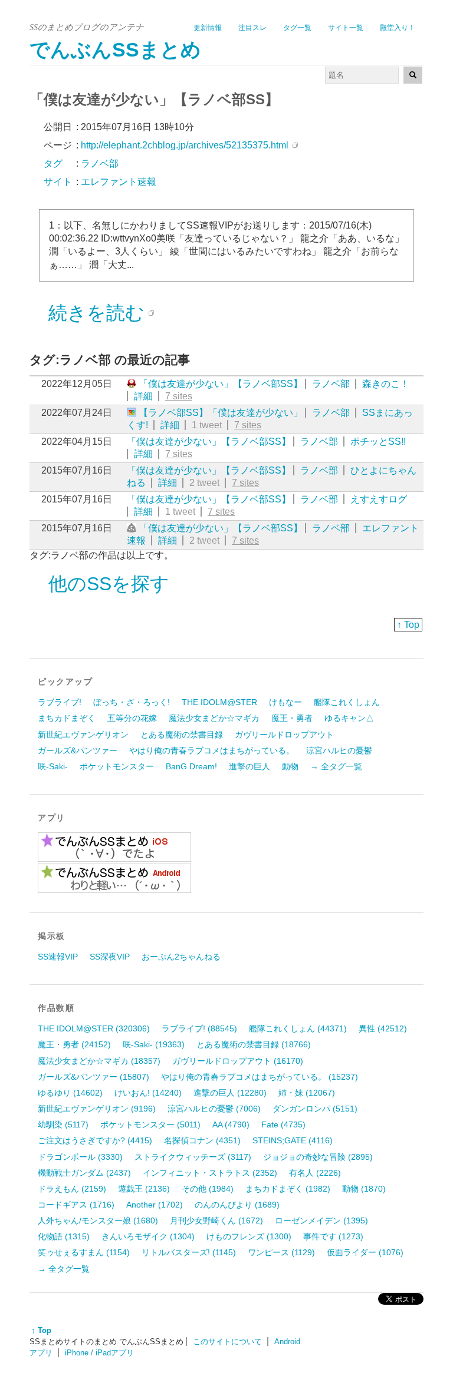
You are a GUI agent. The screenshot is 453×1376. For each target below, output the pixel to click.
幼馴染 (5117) (63, 1124)
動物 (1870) (364, 1188)
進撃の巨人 (249, 766)
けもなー (285, 702)
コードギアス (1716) (76, 1204)
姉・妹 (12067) (306, 1092)
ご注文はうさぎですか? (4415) (95, 1140)
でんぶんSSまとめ (115, 50)
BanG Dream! (191, 766)
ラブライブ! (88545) (199, 1028)
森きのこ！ (385, 384)
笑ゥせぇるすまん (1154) (84, 1252)
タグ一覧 (297, 28)
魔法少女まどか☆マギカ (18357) (99, 1061)
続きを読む (96, 312)
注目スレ (252, 28)
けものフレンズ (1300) (248, 1236)
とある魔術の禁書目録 (181, 734)
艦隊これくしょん (347, 702)
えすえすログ (378, 499)
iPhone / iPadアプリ (99, 1352)
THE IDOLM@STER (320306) (94, 1028)
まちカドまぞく (67, 718)
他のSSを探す (108, 583)
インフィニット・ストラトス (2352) (210, 1172)
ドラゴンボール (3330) (80, 1157)
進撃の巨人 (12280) (230, 1092)
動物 (290, 766)
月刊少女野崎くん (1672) (216, 1220)
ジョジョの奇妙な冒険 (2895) (318, 1157)
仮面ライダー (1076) (365, 1252)
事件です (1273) (333, 1236)
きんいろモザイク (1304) (148, 1236)
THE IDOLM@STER (219, 702)
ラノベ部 (331, 384)
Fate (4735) (283, 1124)
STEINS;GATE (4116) (292, 1140)
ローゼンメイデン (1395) (321, 1220)
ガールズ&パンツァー (77, 750)
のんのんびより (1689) (237, 1204)
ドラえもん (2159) (72, 1188)
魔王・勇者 (292, 718)
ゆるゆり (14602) (70, 1092)
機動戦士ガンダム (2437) (84, 1172)
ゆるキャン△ (349, 718)
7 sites (178, 396)
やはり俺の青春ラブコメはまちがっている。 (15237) (259, 1076)
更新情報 (207, 28)
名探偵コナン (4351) (202, 1140)
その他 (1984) (208, 1188)
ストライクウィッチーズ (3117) (192, 1157)
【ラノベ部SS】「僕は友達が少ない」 (221, 413)
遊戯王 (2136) (144, 1188)
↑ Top (408, 625)
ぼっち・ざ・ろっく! (131, 702)
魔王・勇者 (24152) (74, 1044)
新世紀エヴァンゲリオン (83, 734)
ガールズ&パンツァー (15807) (93, 1076)
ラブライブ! (59, 702)
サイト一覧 (345, 28)
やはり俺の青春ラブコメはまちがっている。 (211, 750)
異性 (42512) (383, 1028)
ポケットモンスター (117, 766)
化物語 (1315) (64, 1236)
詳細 (143, 396)
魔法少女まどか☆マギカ (214, 718)
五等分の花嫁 (132, 718)
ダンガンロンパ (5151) (315, 1108)
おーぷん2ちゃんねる (181, 956)
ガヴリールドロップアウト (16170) (237, 1061)
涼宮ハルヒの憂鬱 (339, 750)
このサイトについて (227, 1341)
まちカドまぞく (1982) (287, 1188)
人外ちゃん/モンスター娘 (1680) (98, 1220)
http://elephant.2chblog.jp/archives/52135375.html (184, 145)
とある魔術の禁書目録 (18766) (253, 1044)
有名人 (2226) (315, 1172)
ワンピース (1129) (281, 1252)
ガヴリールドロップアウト (284, 734)
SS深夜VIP (110, 956)
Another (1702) (154, 1204)
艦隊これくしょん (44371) (298, 1028)
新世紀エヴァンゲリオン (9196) (97, 1108)
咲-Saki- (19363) (154, 1044)
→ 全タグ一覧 (336, 766)
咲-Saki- (53, 766)
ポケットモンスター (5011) (150, 1124)
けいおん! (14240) (148, 1092)
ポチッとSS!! (378, 441)
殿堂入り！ (397, 28)
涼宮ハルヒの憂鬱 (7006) (214, 1108)
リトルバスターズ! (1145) (189, 1252)
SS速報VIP (58, 956)
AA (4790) (231, 1124)
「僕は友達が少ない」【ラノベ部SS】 (221, 384)
